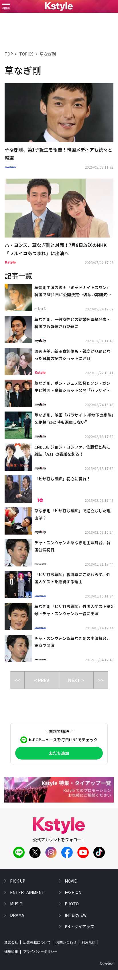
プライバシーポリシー (40, 951)
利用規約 (88, 942)
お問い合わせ (66, 942)
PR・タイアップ (79, 926)
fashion (73, 892)
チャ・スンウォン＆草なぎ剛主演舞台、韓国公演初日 (72, 546)
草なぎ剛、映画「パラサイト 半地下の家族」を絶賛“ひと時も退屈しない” (73, 418)
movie (71, 881)
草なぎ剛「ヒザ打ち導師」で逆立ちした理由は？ (72, 514)
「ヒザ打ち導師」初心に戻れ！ (62, 479)
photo (72, 903)
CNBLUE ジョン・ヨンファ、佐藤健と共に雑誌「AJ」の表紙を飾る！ (72, 450)
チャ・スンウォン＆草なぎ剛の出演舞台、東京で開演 (72, 641)
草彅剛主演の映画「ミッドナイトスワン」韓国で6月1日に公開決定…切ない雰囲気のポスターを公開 (72, 291)
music (16, 903)
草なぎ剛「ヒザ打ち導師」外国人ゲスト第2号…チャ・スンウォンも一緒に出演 (73, 609)
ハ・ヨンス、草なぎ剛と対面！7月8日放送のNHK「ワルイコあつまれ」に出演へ (56, 249)
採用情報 (11, 951)
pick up (17, 881)
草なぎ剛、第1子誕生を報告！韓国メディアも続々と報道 (58, 153)
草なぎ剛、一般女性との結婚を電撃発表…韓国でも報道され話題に (72, 322)
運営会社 (11, 942)
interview (75, 915)
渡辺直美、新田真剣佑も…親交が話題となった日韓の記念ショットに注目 (72, 354)
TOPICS (26, 54)
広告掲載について (37, 942)
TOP (9, 54)
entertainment (27, 892)
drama (17, 915)
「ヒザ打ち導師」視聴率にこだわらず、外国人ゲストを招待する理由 (72, 578)
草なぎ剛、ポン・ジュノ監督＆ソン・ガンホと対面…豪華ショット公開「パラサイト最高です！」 (72, 387)
